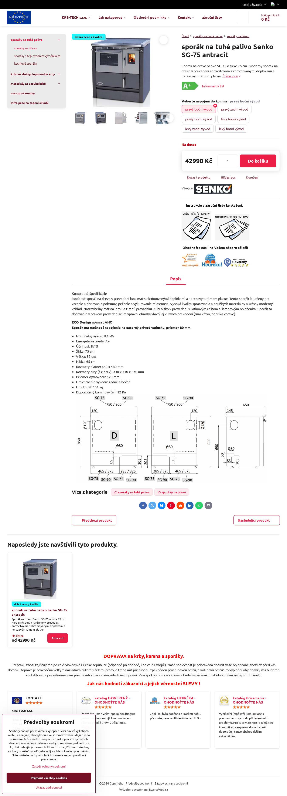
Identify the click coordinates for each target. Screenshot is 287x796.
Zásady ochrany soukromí (171, 783)
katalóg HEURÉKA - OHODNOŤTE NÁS (179, 700)
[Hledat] (243, 17)
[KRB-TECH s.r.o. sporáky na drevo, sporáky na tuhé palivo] (109, 727)
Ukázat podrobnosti (49, 787)
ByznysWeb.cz (158, 789)
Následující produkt (254, 520)
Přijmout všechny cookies (49, 778)
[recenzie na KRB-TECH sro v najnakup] (191, 265)
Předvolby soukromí (139, 783)
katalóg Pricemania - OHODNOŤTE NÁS (249, 700)
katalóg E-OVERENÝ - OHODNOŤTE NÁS (112, 700)
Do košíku (258, 161)
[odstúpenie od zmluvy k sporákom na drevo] (232, 239)
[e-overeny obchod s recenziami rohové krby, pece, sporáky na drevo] (236, 265)
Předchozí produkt (97, 520)
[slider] (33, 703)
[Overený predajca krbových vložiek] (212, 265)
